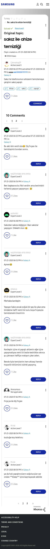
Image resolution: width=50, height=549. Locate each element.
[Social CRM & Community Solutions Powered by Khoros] (39, 508)
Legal (4, 532)
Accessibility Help (10, 517)
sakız (24, 89)
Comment (37, 104)
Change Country (9, 541)
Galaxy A (7, 75)
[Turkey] (7, 4)
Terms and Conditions (12, 522)
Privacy (5, 527)
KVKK (3, 536)
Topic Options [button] (41, 25)
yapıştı (36, 89)
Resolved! (19, 28)
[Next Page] (21, 121)
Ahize (11, 89)
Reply (38, 164)
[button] (41, 63)
